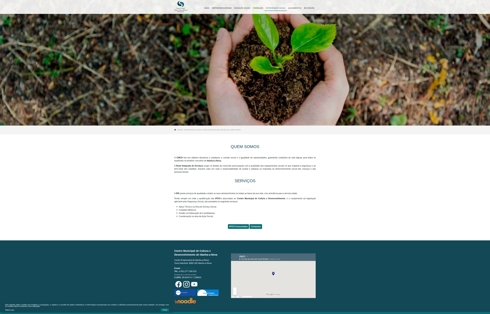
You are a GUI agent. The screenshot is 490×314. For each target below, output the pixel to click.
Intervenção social (192, 130)
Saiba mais (9, 310)
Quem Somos (235, 130)
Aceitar (164, 310)
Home (179, 130)
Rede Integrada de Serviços (215, 130)
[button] (37, 63)
